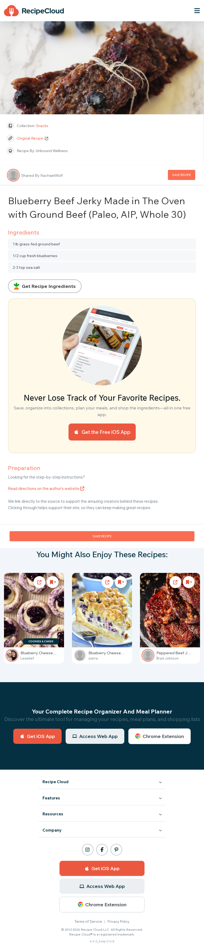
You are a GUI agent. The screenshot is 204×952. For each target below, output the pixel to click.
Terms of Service (88, 921)
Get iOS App (41, 736)
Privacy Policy (118, 921)
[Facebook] (102, 849)
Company (52, 830)
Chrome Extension (163, 736)
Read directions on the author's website (44, 488)
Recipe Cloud (55, 781)
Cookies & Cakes (40, 641)
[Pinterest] (116, 849)
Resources (52, 813)
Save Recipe (181, 175)
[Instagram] (88, 849)
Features (51, 797)
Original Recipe (30, 138)
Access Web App (98, 736)
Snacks (42, 125)
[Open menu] (197, 10)
